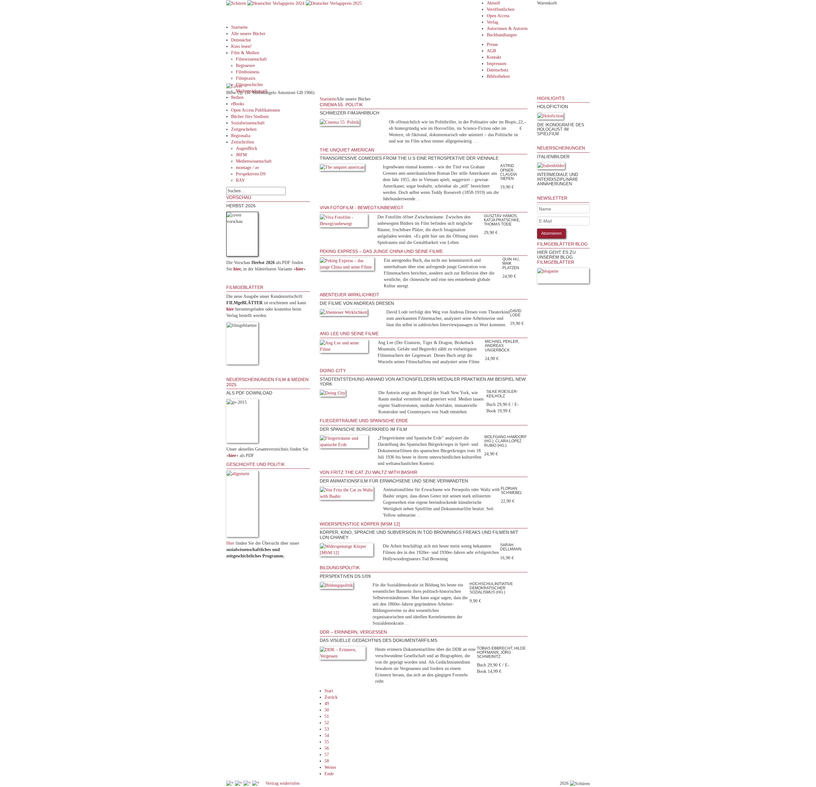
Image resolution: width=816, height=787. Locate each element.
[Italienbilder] (551, 167)
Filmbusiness (247, 72)
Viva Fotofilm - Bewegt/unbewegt (362, 207)
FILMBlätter (555, 262)
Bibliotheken (498, 76)
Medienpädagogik (252, 91)
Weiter (330, 767)
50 (326, 710)
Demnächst (241, 40)
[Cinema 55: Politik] (340, 123)
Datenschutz (497, 70)
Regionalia (240, 135)
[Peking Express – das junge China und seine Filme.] (347, 265)
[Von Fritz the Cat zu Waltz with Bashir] (347, 494)
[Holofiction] (550, 117)
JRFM (241, 154)
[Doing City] (333, 394)
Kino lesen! (241, 46)
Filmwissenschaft (251, 59)
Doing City (333, 370)
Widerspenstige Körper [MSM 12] (360, 523)
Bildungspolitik (340, 567)
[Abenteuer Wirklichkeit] (344, 313)
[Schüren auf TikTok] (248, 783)
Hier (230, 543)
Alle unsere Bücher (248, 33)
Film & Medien (245, 52)
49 (326, 703)
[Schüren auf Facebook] (230, 783)
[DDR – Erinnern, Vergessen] (343, 654)
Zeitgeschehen (244, 129)
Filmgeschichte (249, 84)
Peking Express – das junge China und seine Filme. (382, 251)
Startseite (239, 27)
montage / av (247, 167)
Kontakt (494, 57)
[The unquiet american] (342, 168)
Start (328, 690)
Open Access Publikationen (255, 110)
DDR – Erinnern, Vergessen (353, 632)
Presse (492, 44)
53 (326, 729)
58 (326, 761)
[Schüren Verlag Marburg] (236, 3)
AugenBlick (246, 148)
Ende (329, 773)
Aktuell (493, 3)
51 (326, 716)
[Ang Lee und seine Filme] (344, 347)
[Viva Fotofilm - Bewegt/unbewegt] (344, 221)
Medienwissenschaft (254, 161)
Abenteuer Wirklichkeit (349, 294)
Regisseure (245, 65)
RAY (240, 180)
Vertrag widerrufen (283, 783)
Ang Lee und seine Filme (349, 333)
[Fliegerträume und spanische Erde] (344, 442)
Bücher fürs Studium (250, 116)
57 (326, 754)
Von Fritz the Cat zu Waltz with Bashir (368, 472)
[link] (537, 142)
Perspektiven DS (251, 174)
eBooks (237, 103)
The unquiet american (347, 149)
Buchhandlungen (502, 35)
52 (326, 722)
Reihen (237, 97)
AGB (491, 50)
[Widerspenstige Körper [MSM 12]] (347, 550)
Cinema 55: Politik (341, 104)
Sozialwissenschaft (248, 123)
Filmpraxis (245, 78)
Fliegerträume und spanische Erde (364, 420)
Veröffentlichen (500, 9)
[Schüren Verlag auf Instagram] (256, 783)
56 (326, 748)
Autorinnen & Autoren (507, 28)
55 (326, 741)
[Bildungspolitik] (336, 586)
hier (237, 269)
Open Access (498, 15)
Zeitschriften (242, 142)
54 (326, 735)
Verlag (492, 22)
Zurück (331, 697)
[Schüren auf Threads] (239, 783)
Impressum (496, 63)
